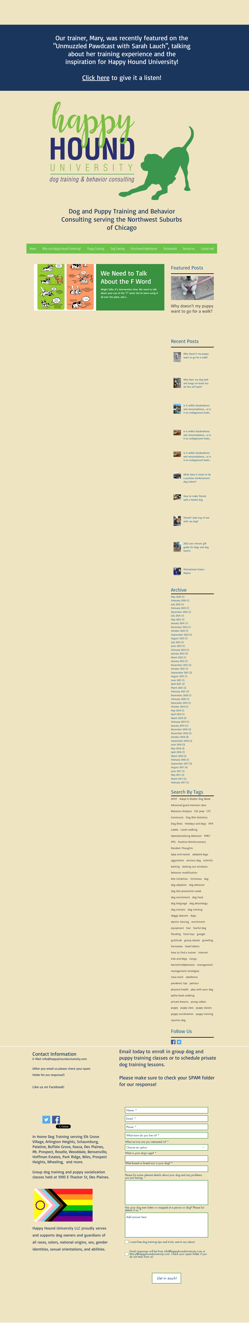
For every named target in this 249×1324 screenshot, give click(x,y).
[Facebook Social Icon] (56, 1120)
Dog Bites (176, 823)
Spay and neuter (180, 854)
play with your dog (202, 989)
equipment (177, 928)
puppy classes (204, 1007)
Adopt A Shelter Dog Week (195, 798)
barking (175, 866)
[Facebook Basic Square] (173, 1042)
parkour (194, 983)
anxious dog (193, 860)
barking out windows (195, 866)
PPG (173, 841)
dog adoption (179, 884)
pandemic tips (179, 983)
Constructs (177, 817)
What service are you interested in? (145, 1141)
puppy (174, 1007)
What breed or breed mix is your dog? (147, 1163)
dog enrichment (180, 897)
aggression (177, 860)
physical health (180, 989)
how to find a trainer (183, 952)
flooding (176, 934)
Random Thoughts (182, 848)
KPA (211, 823)
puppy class (187, 1007)
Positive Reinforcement (192, 841)
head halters (192, 946)
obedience (192, 977)
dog (206, 878)
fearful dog (199, 928)
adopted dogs (200, 854)
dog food (197, 897)
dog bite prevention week (186, 891)
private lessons (180, 1001)
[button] (95, 249)
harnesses (177, 946)
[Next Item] (207, 288)
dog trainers (178, 909)
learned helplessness (183, 964)
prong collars (198, 1001)
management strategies (185, 970)
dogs (193, 915)
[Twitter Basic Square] (179, 1042)
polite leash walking (183, 995)
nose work (177, 977)
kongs (193, 958)
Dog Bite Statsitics (197, 817)
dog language (179, 903)
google (201, 934)
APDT (174, 798)
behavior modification (184, 872)
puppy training (204, 1013)
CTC (209, 811)
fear (188, 928)
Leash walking (189, 829)
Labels (174, 829)
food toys (189, 934)
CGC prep (199, 811)
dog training (195, 909)
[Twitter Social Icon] (46, 1120)
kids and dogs (179, 958)
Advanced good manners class (188, 805)
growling (207, 940)
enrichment (198, 921)
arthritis (208, 860)
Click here (96, 77)
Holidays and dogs (195, 823)
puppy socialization (182, 1013)
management (205, 964)
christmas (196, 878)
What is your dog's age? (139, 1153)
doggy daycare (179, 915)
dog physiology (198, 903)
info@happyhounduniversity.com (64, 1059)
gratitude (176, 940)
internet (203, 952)
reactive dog (178, 1020)
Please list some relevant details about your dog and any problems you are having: (163, 1176)
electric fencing (180, 921)
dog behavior (197, 884)
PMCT (207, 835)
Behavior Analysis (181, 811)
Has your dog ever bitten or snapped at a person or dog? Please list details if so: (164, 1209)
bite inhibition (179, 878)
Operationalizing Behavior (186, 835)
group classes (192, 940)
